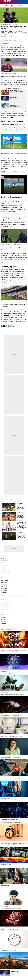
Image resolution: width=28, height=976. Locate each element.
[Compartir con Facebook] (2, 326)
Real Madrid (4, 566)
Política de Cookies (5, 607)
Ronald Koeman (14, 40)
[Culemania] (15, 1)
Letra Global (4, 592)
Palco (2, 558)
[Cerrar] (26, 971)
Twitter (3, 619)
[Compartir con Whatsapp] (6, 326)
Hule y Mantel (4, 590)
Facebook (3, 617)
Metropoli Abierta (5, 584)
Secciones (3, 570)
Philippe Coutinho (6, 40)
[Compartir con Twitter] (4, 326)
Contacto (3, 601)
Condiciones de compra (6, 609)
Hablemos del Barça (5, 564)
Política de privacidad (6, 605)
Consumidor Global (5, 582)
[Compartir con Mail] (11, 326)
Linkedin (3, 621)
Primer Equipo (4, 560)
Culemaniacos (4, 562)
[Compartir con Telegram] (9, 326)
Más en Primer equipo (8, 500)
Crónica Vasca (4, 586)
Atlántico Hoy (4, 588)
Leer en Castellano (4, 3)
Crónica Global (4, 580)
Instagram (3, 623)
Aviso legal (3, 603)
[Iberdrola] (20, 5)
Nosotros (3, 599)
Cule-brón (3, 568)
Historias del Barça (5, 572)
